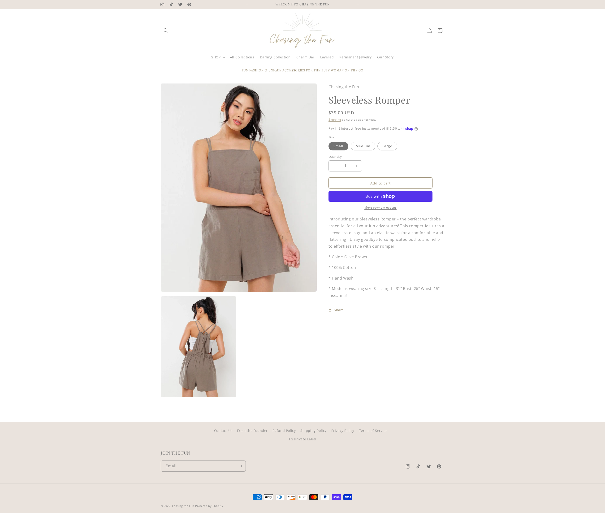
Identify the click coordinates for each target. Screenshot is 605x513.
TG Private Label (302, 439)
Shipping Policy (313, 430)
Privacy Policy (342, 430)
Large (387, 146)
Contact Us (223, 430)
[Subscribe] (240, 466)
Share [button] (339, 310)
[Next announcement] (357, 4)
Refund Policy (284, 430)
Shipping (334, 120)
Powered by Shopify (209, 506)
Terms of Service (373, 430)
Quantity (335, 156)
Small (338, 146)
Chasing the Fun (183, 506)
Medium (363, 146)
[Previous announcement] (247, 4)
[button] (166, 30)
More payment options (380, 208)
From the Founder (252, 430)
